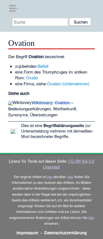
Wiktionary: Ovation (51, 103)
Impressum (27, 233)
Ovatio (32, 77)
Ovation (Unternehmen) (68, 83)
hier (49, 176)
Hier (70, 176)
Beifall (43, 66)
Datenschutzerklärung (65, 233)
